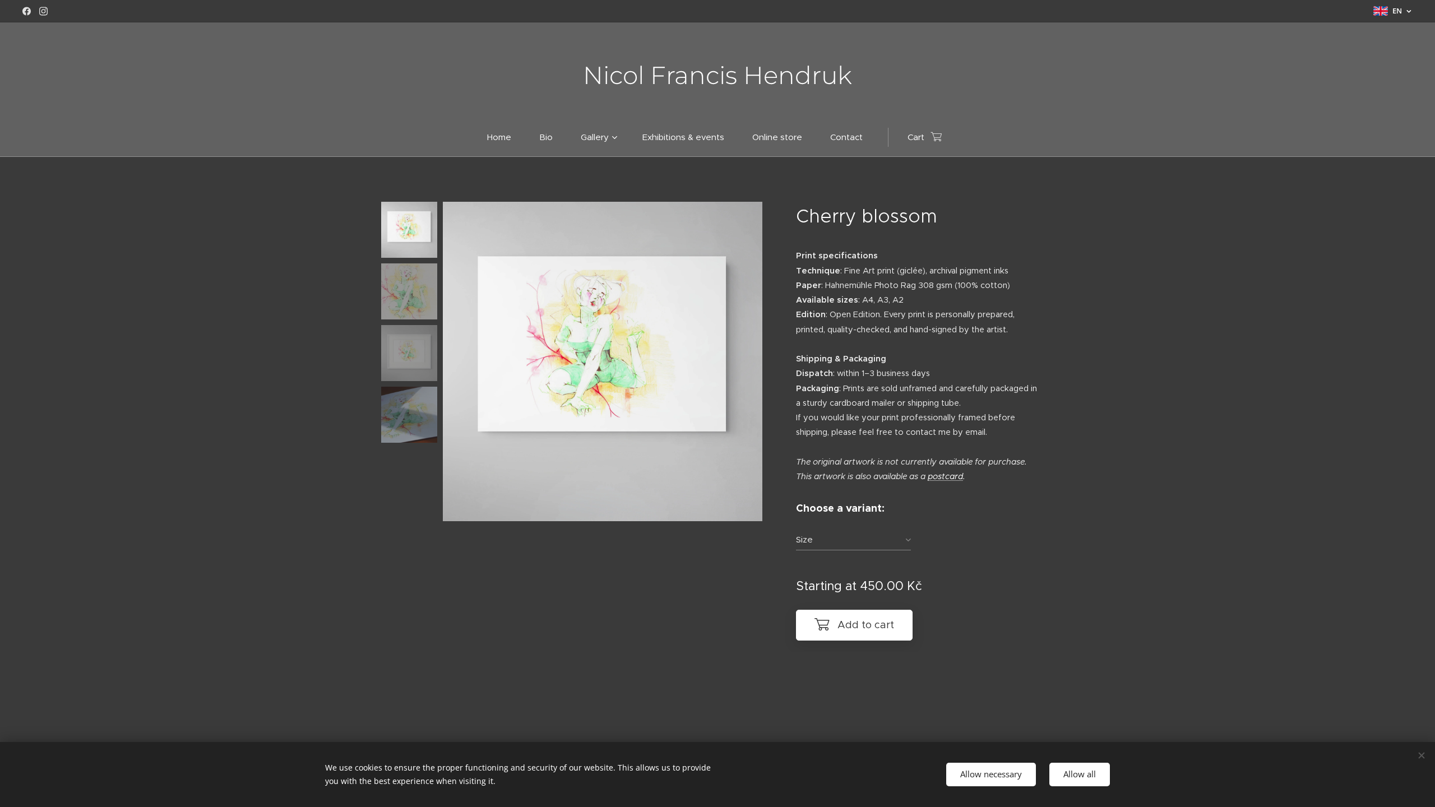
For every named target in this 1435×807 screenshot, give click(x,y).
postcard (945, 476)
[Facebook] (27, 11)
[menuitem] (506, 137)
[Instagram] (43, 11)
